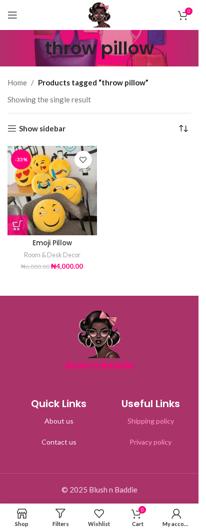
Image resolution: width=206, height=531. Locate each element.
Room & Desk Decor (52, 255)
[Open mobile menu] (12, 15)
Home (17, 82)
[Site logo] (99, 13)
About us (59, 421)
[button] (18, 225)
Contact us (59, 442)
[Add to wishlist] (83, 159)
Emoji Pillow (52, 243)
